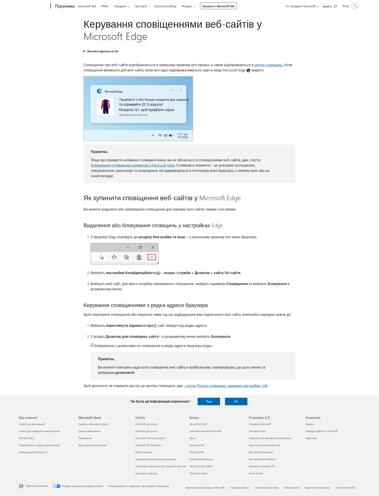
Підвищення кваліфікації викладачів (155, 459)
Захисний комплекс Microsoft (205, 431)
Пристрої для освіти (146, 431)
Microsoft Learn (257, 431)
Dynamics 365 (197, 445)
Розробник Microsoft (260, 424)
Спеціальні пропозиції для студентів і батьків (160, 466)
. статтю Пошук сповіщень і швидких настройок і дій (225, 385)
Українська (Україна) (36, 485)
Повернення (85, 438)
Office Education (144, 452)
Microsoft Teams (198, 473)
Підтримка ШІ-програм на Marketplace (270, 438)
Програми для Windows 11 (33, 452)
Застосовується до (102, 51)
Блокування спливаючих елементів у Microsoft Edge (133, 165)
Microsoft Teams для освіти (150, 438)
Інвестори (311, 438)
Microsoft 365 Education (148, 445)
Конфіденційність (240, 487)
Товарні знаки (291, 487)
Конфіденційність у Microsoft (322, 431)
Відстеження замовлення (92, 445)
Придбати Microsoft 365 (218, 6)
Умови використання (267, 487)
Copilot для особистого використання (39, 431)
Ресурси (187, 6)
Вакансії (310, 424)
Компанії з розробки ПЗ (262, 466)
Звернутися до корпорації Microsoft (204, 487)
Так (209, 401)
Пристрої (141, 6)
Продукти (120, 6)
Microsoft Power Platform (262, 459)
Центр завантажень (89, 431)
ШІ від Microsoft (198, 424)
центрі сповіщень (268, 64)
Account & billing (165, 6)
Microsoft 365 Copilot (201, 466)
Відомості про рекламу (317, 487)
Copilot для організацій (32, 424)
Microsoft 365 (87, 6)
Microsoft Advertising (201, 459)
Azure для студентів (146, 473)
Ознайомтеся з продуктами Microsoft (39, 445)
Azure (193, 438)
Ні (236, 401)
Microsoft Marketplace (261, 452)
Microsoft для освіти (146, 424)
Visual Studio (256, 473)
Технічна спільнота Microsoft (264, 445)
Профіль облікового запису (93, 424)
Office (104, 6)
